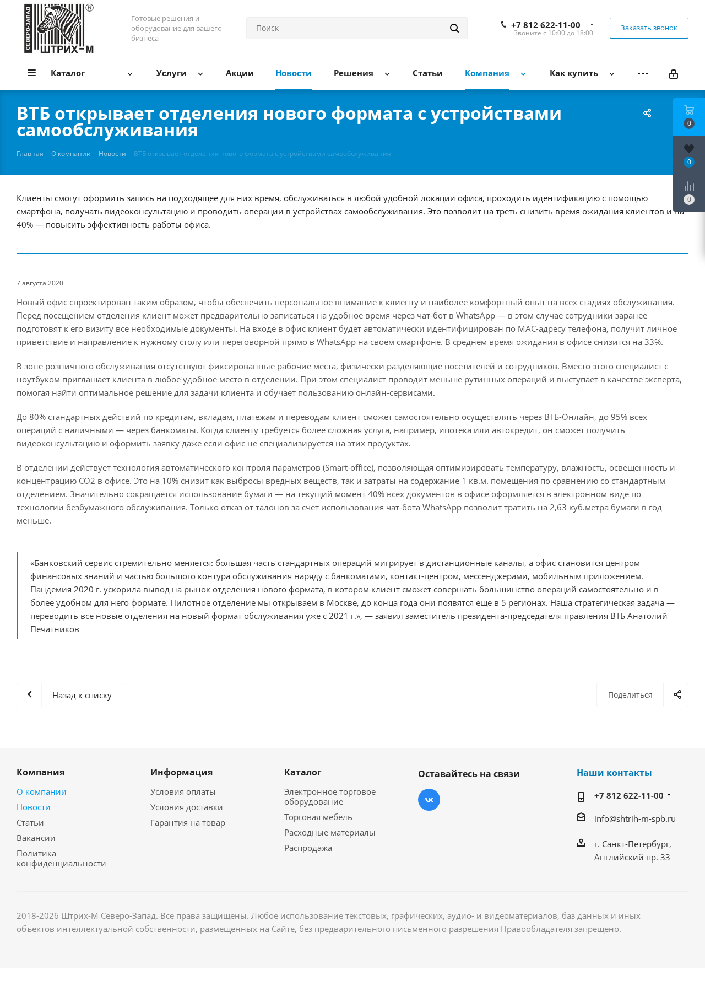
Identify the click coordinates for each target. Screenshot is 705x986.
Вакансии (36, 837)
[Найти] (454, 28)
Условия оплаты (183, 791)
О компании (42, 791)
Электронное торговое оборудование (330, 796)
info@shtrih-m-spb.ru (635, 818)
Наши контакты (614, 773)
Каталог (303, 772)
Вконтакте (429, 800)
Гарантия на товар (187, 822)
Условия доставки (186, 806)
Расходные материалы (330, 832)
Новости (34, 806)
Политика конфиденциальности (61, 858)
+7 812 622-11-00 (546, 25)
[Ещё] (643, 73)
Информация (181, 772)
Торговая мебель (318, 816)
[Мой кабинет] (674, 73)
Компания (40, 772)
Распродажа (308, 847)
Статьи (30, 822)
